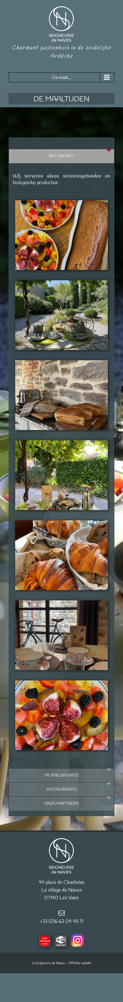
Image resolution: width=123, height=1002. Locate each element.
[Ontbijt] (61, 235)
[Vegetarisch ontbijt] (61, 315)
